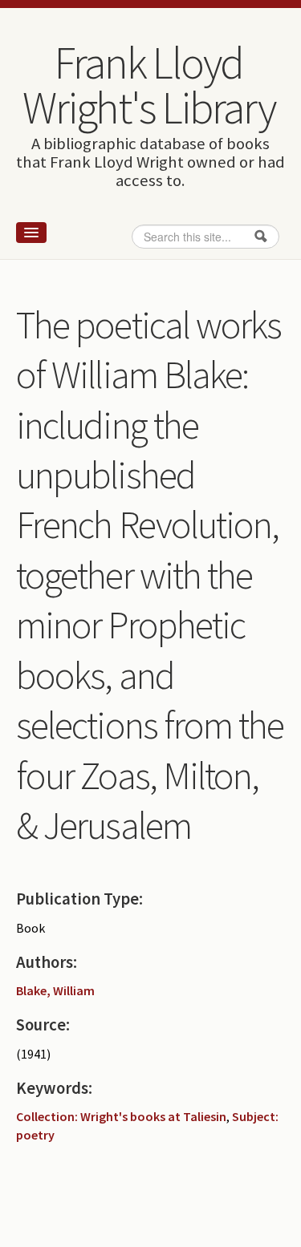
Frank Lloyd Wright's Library (148, 85)
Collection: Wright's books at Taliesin (121, 1116)
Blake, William (55, 990)
